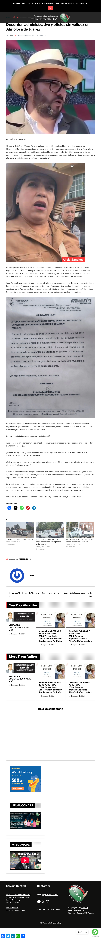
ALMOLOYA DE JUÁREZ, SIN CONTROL (19, 539)
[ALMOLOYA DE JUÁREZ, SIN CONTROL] (20, 530)
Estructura (33, 3)
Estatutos (73, 3)
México (22, 559)
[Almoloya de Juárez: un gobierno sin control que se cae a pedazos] (80, 530)
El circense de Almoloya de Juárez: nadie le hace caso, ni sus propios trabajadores (49, 541)
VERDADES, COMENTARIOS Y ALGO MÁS (20, 627)
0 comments (41, 35)
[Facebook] (39, 902)
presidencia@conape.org (15, 910)
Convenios (83, 3)
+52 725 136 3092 (12, 908)
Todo (28, 559)
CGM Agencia (89, 913)
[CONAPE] (17, 575)
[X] (43, 902)
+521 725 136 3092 (51, 895)
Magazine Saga (56, 923)
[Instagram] (48, 902)
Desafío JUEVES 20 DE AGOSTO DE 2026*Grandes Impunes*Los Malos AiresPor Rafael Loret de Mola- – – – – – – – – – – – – (80, 636)
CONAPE (12, 35)
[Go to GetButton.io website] (95, 936)
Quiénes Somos (20, 3)
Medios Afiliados (47, 3)
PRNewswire (61, 3)
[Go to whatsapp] (95, 932)
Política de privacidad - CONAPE (48, 909)
